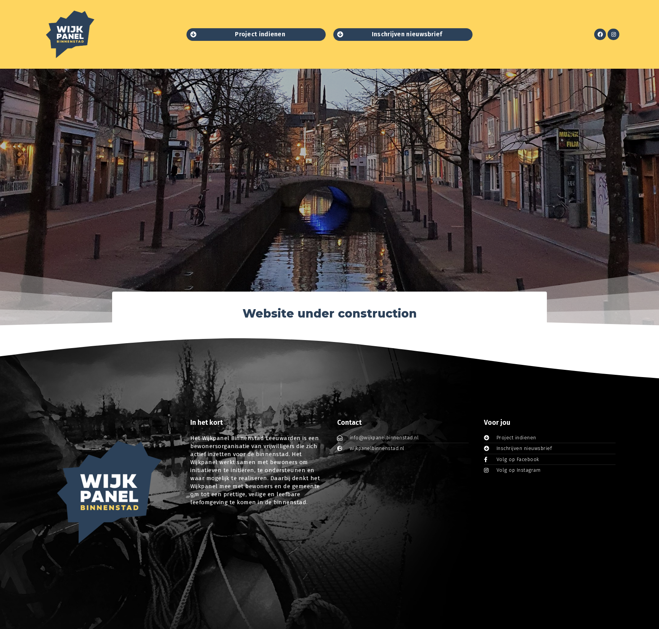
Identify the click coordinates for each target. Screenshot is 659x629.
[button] (256, 34)
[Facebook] (600, 34)
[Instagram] (613, 34)
